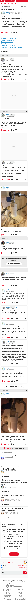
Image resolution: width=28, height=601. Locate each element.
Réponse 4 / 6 (4, 238)
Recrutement (21, 580)
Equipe (12, 579)
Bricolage (4, 570)
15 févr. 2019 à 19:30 (10, 369)
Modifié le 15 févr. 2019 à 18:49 (11, 275)
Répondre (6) (6, 32)
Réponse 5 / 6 (4, 270)
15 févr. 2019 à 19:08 (10, 324)
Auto (3, 567)
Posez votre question (15, 263)
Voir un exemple (22, 565)
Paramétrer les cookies (16, 581)
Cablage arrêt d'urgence (7, 40)
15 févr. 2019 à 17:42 (9, 116)
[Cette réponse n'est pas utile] (16, 79)
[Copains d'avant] (7, 596)
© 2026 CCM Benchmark (21, 583)
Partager (15, 32)
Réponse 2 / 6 (4, 111)
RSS (17, 580)
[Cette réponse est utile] (11, 79)
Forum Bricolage (12, 3)
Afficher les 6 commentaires (15, 386)
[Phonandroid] (20, 599)
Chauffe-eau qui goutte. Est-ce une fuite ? (12, 47)
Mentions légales (5, 583)
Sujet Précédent (6, 6)
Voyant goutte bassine (7, 42)
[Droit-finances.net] (20, 593)
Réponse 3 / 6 (4, 184)
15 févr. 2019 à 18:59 (10, 291)
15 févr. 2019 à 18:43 (9, 243)
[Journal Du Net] (7, 593)
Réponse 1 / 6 (4, 55)
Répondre (8, 448)
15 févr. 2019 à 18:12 (9, 188)
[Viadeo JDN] (20, 596)
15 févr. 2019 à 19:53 (16, 13)
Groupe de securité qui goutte (9, 44)
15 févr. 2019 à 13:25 (9, 60)
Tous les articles (11, 580)
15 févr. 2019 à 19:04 (10, 308)
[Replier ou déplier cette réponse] (26, 55)
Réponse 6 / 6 (4, 390)
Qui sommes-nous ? (6, 579)
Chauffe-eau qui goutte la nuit (9, 45)
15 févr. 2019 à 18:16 (10, 163)
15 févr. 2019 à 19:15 (10, 343)
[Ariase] (7, 599)
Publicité (24, 579)
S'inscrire (14, 554)
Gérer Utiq (24, 581)
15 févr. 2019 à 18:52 (9, 395)
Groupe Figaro (12, 583)
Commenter (6, 79)
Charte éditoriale (18, 579)
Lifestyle (4, 565)
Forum (5, 3)
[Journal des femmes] (7, 590)
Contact (5, 580)
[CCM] (20, 590)
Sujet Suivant (23, 6)
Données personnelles (6, 581)
